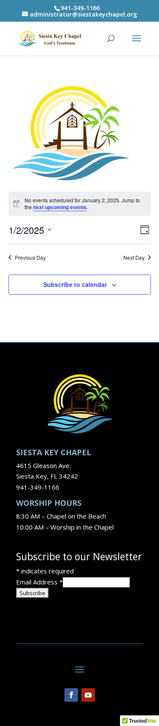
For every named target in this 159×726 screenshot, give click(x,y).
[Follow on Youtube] (88, 695)
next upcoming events (59, 207)
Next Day (134, 257)
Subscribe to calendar (75, 284)
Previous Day (30, 257)
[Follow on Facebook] (71, 695)
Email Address (39, 582)
